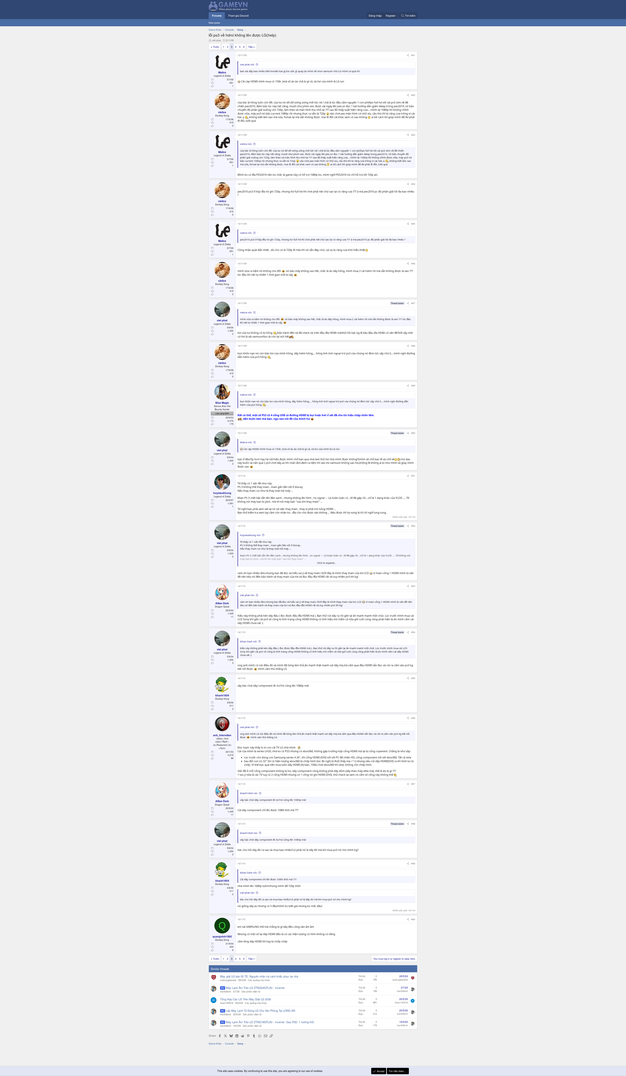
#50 (413, 433)
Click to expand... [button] (326, 562)
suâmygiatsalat (228, 980)
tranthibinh (225, 991)
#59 (413, 863)
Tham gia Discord (238, 15)
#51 (413, 475)
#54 (413, 632)
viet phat (216, 40)
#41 (413, 55)
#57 (413, 783)
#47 (413, 303)
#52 (413, 525)
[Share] (408, 55)
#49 (413, 385)
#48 (413, 345)
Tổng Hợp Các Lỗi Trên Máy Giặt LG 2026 (245, 999)
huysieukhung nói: (250, 535)
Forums (217, 15)
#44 (413, 183)
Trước (216, 46)
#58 (413, 823)
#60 (413, 919)
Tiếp (250, 46)
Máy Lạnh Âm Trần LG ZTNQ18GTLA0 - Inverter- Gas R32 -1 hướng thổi (270, 1022)
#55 (413, 678)
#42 (413, 95)
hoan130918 (226, 1003)
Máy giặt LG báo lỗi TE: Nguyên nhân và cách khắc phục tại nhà (259, 976)
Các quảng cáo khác (259, 980)
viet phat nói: (247, 64)
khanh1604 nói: (249, 793)
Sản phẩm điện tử (250, 991)
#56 (413, 718)
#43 (413, 134)
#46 (413, 263)
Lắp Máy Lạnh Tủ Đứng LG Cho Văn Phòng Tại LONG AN (260, 1010)
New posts (214, 22)
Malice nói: (246, 442)
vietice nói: (246, 144)
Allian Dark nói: (248, 641)
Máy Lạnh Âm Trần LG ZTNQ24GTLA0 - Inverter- (255, 988)
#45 (413, 223)
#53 (413, 586)
